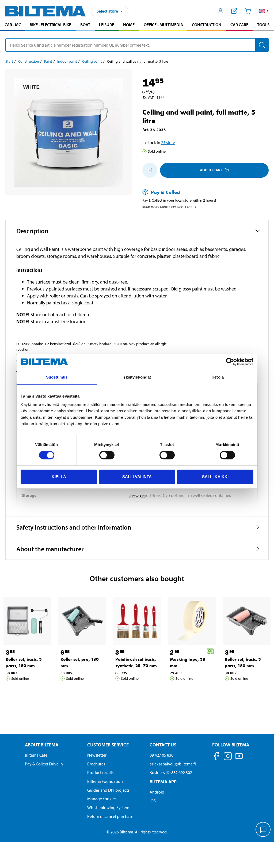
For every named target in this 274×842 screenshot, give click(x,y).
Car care (239, 24)
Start (9, 61)
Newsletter (96, 755)
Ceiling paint (92, 61)
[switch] (107, 455)
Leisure (106, 24)
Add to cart (211, 170)
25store (168, 142)
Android (157, 792)
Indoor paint (67, 61)
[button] (263, 11)
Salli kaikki (215, 476)
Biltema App (163, 782)
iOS (153, 800)
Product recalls (100, 772)
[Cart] (247, 11)
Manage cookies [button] (101, 798)
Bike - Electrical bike (50, 24)
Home (129, 24)
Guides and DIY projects (108, 790)
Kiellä (59, 476)
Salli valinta (137, 476)
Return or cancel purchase (110, 816)
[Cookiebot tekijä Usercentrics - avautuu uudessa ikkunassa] (230, 362)
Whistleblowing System (108, 807)
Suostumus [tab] (57, 377)
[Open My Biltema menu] (220, 11)
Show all (137, 496)
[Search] (262, 45)
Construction (206, 24)
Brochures (96, 764)
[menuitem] (12, 25)
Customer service (108, 745)
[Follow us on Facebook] (216, 757)
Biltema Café (36, 755)
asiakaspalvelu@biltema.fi (173, 764)
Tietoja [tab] (217, 377)
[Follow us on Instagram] (227, 757)
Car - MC (13, 24)
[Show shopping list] (234, 11)
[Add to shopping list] (149, 170)
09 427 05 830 (161, 755)
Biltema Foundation (105, 781)
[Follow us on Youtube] (239, 759)
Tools (263, 24)
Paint (48, 61)
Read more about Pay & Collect (167, 207)
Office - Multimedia (163, 24)
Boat (85, 24)
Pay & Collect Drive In (44, 764)
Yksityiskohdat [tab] (137, 377)
